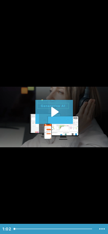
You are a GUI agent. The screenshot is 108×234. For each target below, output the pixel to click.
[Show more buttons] (102, 229)
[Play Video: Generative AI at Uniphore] (54, 112)
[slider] (53, 229)
